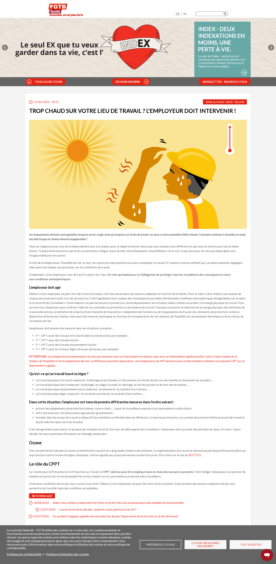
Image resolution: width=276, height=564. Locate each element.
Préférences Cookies (160, 544)
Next (271, 48)
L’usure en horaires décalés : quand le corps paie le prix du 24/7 (98, 509)
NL (185, 13)
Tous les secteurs (48, 81)
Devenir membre (127, 81)
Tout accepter (250, 544)
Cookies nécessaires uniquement (205, 545)
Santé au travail (215, 102)
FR (177, 13)
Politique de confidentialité (24, 554)
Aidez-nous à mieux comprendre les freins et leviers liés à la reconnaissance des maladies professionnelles (118, 502)
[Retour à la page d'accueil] (66, 10)
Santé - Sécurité (235, 102)
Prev (5, 48)
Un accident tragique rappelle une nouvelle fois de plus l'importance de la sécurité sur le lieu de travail (115, 516)
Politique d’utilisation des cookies (67, 554)
